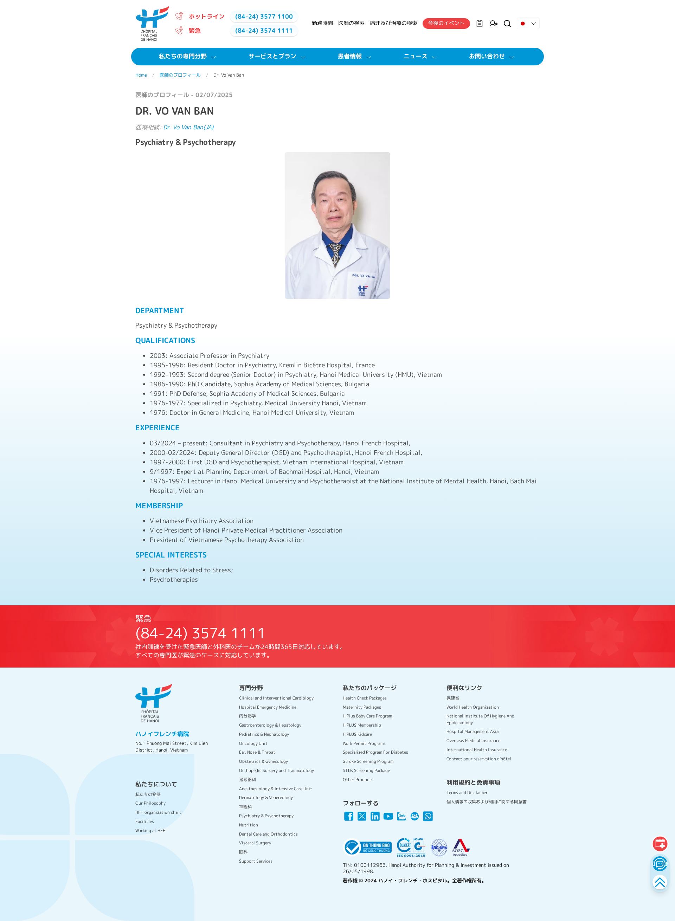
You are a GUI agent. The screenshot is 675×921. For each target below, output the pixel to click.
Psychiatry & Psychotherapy (266, 816)
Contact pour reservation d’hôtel (478, 759)
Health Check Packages (365, 698)
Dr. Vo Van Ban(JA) (188, 127)
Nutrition (248, 825)
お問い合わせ (487, 56)
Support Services (255, 861)
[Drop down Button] (528, 24)
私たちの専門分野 (183, 56)
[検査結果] (479, 23)
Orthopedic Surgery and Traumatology (276, 770)
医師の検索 (351, 23)
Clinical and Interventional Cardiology (276, 698)
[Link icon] (349, 816)
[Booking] (659, 844)
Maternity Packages (362, 707)
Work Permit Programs (364, 743)
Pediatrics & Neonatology (264, 734)
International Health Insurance (476, 750)
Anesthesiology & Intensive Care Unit (275, 789)
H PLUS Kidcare (357, 734)
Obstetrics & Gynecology (263, 761)
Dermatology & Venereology (266, 797)
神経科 (245, 807)
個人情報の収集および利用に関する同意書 (486, 802)
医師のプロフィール (180, 75)
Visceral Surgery (255, 843)
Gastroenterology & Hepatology (270, 725)
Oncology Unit (253, 743)
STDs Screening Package (366, 770)
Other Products (358, 779)
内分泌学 (247, 716)
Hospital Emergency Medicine (267, 707)
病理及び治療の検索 (393, 23)
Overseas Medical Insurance (473, 740)
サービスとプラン (272, 56)
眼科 (243, 852)
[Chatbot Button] (659, 863)
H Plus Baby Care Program (367, 716)
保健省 (452, 698)
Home (141, 75)
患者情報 (350, 56)
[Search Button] (507, 23)
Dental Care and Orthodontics (268, 834)
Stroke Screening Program (368, 761)
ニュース (416, 56)
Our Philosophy (150, 803)
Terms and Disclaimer (467, 793)
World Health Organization (472, 707)
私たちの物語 (148, 794)
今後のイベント (446, 23)
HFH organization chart (158, 812)
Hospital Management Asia (472, 731)
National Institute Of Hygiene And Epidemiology (480, 719)
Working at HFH (150, 830)
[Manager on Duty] (493, 23)
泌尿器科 (247, 779)
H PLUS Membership (362, 725)
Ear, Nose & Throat (257, 752)
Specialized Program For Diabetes (375, 752)
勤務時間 (322, 23)
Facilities (144, 821)
